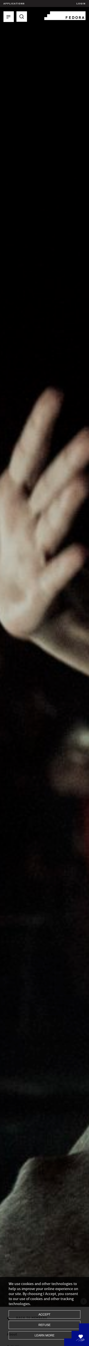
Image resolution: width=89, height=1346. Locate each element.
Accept (44, 1314)
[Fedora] (65, 15)
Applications (14, 3)
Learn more (44, 1335)
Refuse (44, 1325)
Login (80, 3)
